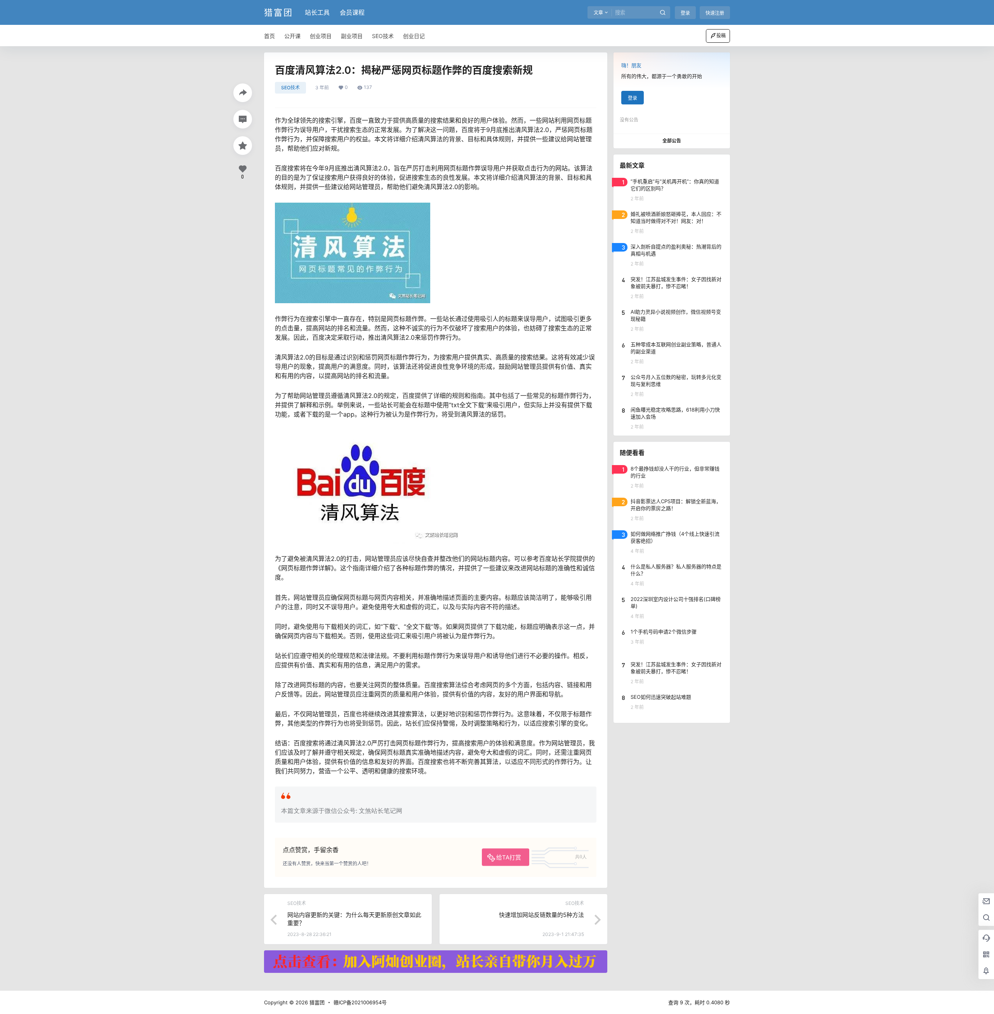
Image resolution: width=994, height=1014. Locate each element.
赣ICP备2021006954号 (360, 1002)
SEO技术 (290, 87)
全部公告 (671, 141)
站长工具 (317, 12)
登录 (685, 13)
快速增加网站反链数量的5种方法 (541, 915)
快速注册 (715, 13)
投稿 (721, 35)
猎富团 (316, 1002)
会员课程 (352, 12)
